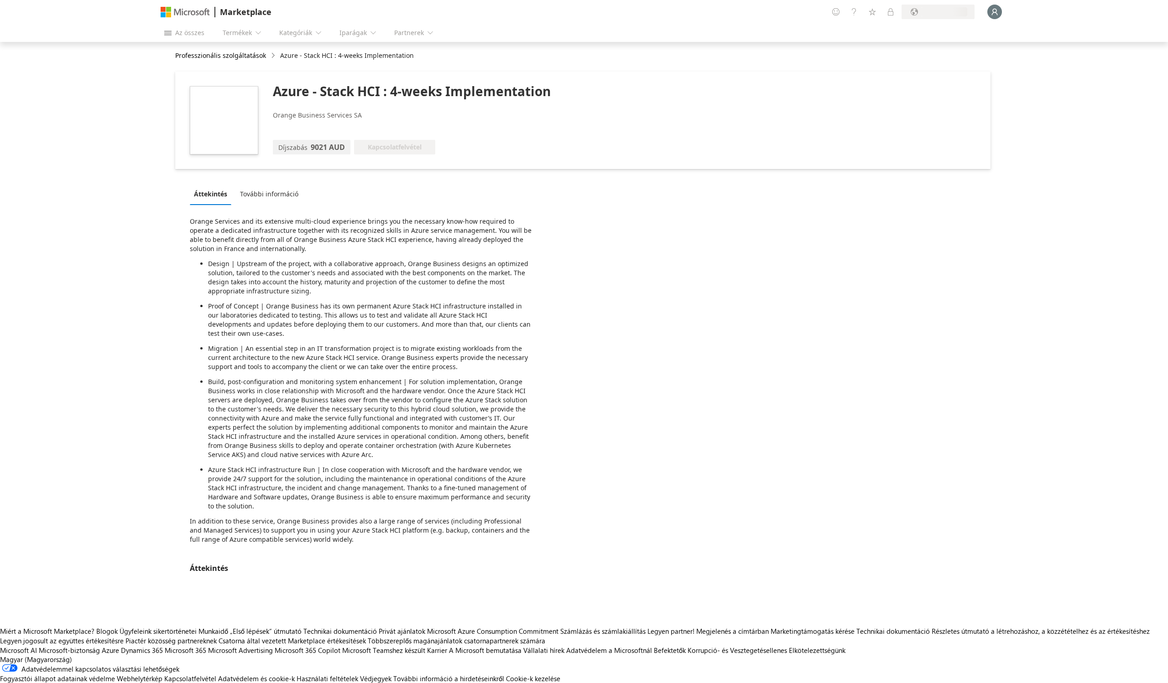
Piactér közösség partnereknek (171, 640)
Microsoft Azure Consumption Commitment (493, 631)
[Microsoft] (185, 12)
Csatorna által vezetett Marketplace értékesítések (292, 640)
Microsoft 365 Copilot (307, 650)
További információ (269, 194)
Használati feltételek (327, 678)
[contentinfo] (274, 55)
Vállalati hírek (543, 650)
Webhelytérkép (139, 678)
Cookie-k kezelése (533, 678)
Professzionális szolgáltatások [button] (220, 55)
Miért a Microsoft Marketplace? (47, 631)
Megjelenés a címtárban (732, 631)
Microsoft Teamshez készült (383, 650)
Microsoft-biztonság (69, 650)
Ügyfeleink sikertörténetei (158, 631)
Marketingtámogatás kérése (813, 631)
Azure (110, 650)
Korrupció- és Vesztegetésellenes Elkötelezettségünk (766, 650)
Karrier (437, 650)
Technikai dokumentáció (340, 631)
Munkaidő (213, 631)
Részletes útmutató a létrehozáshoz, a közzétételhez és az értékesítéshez (1041, 631)
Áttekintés (210, 194)
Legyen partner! (670, 631)
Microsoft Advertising (240, 650)
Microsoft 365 (185, 650)
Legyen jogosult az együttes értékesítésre (62, 640)
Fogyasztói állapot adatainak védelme (57, 678)
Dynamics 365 (142, 650)
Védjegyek (375, 678)
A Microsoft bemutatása (485, 650)
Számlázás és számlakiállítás (603, 631)
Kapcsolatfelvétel (190, 678)
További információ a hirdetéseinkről (448, 678)
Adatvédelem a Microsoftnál (609, 650)
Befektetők (670, 650)
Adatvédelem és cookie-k (256, 678)
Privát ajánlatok (402, 631)
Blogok (107, 631)
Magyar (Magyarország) (36, 659)
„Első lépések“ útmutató (266, 631)
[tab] (213, 194)
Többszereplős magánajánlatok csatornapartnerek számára (456, 640)
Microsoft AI (18, 650)
